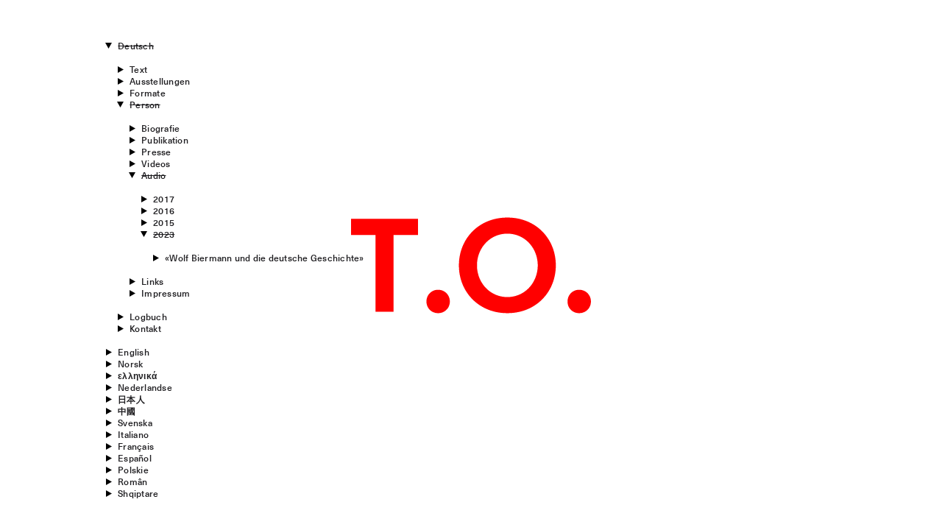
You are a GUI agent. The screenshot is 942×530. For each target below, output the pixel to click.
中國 (126, 411)
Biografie (160, 128)
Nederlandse (145, 387)
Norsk (130, 364)
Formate (148, 93)
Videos (155, 163)
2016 (163, 210)
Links (152, 281)
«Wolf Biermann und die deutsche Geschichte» (264, 258)
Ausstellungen (160, 81)
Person (145, 104)
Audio (153, 175)
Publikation (164, 140)
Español (135, 458)
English (133, 352)
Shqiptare (138, 493)
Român (132, 481)
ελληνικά (137, 375)
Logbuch (148, 316)
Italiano (133, 434)
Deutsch (136, 46)
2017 (163, 199)
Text (138, 69)
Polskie (133, 470)
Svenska (135, 422)
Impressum (165, 293)
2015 (163, 222)
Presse (156, 152)
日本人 (131, 399)
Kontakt (145, 328)
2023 (163, 234)
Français (136, 446)
